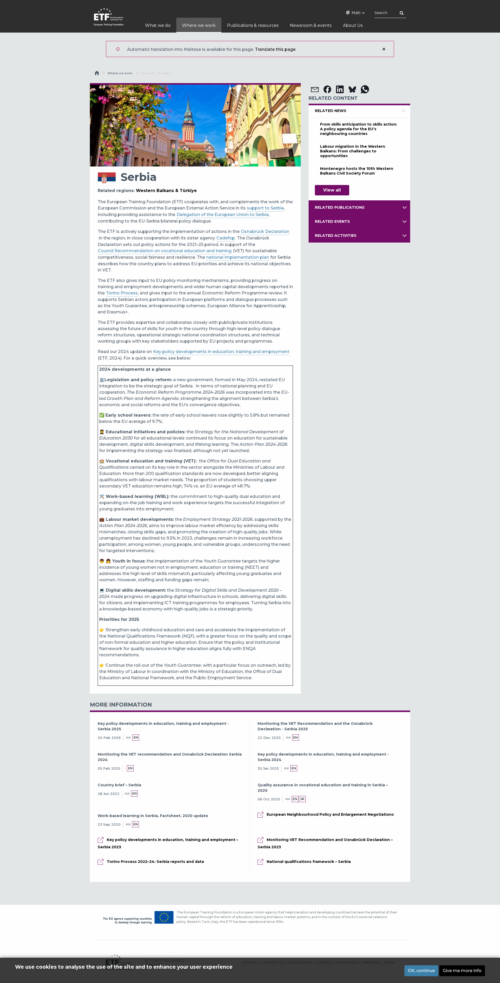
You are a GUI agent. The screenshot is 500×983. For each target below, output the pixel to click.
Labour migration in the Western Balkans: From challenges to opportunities (352, 151)
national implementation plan (237, 257)
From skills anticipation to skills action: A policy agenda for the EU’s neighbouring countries (358, 129)
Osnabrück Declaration (265, 231)
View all (332, 190)
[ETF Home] (114, 20)
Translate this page (275, 49)
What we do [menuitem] (158, 25)
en (136, 737)
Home (97, 74)
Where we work (120, 73)
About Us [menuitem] (352, 25)
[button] (315, 89)
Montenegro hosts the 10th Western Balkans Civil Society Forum (356, 171)
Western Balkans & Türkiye (166, 190)
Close (384, 49)
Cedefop (225, 238)
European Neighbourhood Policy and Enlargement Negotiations (330, 814)
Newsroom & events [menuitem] (311, 25)
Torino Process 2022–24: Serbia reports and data (155, 861)
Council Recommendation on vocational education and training (165, 250)
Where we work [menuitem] (199, 25)
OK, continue (421, 970)
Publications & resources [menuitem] (252, 25)
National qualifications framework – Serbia (309, 861)
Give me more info (462, 970)
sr (302, 799)
